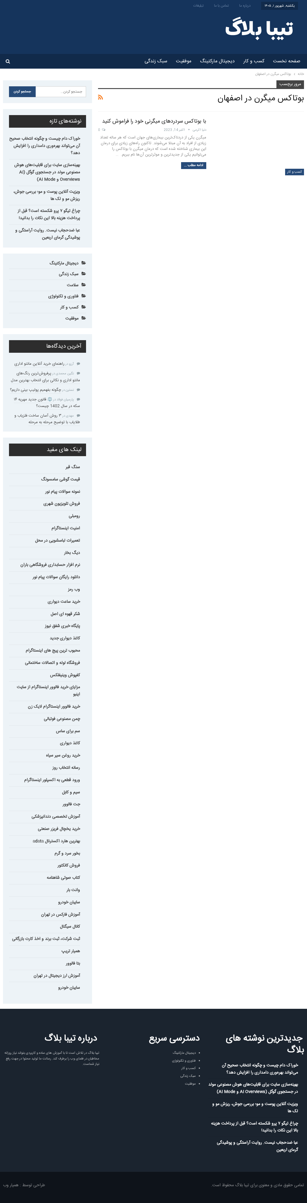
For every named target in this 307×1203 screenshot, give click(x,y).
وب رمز (74, 589)
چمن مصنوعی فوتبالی (62, 719)
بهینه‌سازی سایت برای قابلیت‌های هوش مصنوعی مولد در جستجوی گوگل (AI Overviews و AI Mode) (47, 172)
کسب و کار (253, 61)
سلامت (73, 285)
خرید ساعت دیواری (64, 601)
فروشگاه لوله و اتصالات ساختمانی (52, 663)
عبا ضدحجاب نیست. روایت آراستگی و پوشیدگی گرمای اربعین (47, 234)
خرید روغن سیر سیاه (63, 755)
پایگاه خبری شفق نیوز (62, 626)
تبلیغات (198, 6)
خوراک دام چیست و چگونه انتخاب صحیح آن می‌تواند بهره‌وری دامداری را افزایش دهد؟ (44, 146)
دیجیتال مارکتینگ (217, 61)
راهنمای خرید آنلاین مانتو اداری (39, 364)
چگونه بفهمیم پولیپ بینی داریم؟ (35, 390)
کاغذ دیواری (70, 743)
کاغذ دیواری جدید (65, 638)
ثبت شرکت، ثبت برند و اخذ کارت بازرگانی (46, 939)
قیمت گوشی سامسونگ (60, 479)
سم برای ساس (68, 731)
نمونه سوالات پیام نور (62, 491)
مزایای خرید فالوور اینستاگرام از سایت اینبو (48, 691)
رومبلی (74, 516)
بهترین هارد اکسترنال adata (56, 841)
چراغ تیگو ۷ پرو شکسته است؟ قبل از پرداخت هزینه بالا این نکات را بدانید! (49, 214)
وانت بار (73, 890)
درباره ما (245, 6)
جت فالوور (71, 804)
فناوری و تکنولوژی (63, 296)
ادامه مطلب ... (193, 165)
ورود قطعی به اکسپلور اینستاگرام (52, 780)
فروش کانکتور (69, 865)
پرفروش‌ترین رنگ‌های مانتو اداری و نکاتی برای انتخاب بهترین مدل (45, 376)
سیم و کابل (71, 792)
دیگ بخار (72, 553)
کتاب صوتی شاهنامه (63, 877)
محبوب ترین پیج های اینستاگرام (53, 650)
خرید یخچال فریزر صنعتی (59, 829)
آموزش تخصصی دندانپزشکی (55, 816)
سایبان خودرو (69, 902)
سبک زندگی (156, 61)
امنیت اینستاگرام (66, 528)
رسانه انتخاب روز (66, 767)
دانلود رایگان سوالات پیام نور (56, 577)
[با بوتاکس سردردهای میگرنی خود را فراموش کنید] (259, 146)
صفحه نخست (286, 61)
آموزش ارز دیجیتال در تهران (57, 975)
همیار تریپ (70, 951)
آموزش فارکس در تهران (60, 914)
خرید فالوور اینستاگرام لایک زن (54, 706)
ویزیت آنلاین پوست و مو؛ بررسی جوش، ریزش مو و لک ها (46, 195)
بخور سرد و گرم (67, 853)
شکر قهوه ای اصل (65, 614)
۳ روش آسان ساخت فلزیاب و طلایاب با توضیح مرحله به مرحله (47, 419)
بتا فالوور (73, 963)
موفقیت (183, 61)
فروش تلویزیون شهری (61, 503)
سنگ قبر (73, 467)
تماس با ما (221, 6)
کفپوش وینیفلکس (65, 675)
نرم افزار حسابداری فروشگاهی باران (50, 565)
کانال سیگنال (70, 926)
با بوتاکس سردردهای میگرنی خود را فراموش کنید (154, 121)
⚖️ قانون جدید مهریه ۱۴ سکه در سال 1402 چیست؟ (47, 402)
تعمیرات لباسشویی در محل (57, 540)
